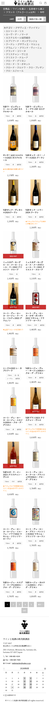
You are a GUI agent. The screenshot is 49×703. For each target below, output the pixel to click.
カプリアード (12, 41)
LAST (24, 610)
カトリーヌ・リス (15, 31)
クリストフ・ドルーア (17, 57)
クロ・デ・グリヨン (16, 60)
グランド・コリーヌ (16, 50)
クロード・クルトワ (16, 67)
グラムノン (11, 47)
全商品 (6, 8)
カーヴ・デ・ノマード (17, 34)
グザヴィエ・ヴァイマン (27, 27)
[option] (24, 680)
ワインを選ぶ (19, 8)
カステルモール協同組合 (18, 37)
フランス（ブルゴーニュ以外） (21, 12)
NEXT (40, 604)
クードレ (10, 44)
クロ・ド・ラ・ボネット (18, 64)
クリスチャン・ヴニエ (17, 54)
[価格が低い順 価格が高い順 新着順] (36, 19)
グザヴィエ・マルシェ (29, 44)
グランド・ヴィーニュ (31, 47)
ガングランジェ (29, 41)
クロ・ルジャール (15, 70)
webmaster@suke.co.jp (21, 663)
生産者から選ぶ (36, 8)
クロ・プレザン (36, 67)
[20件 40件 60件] (21, 19)
